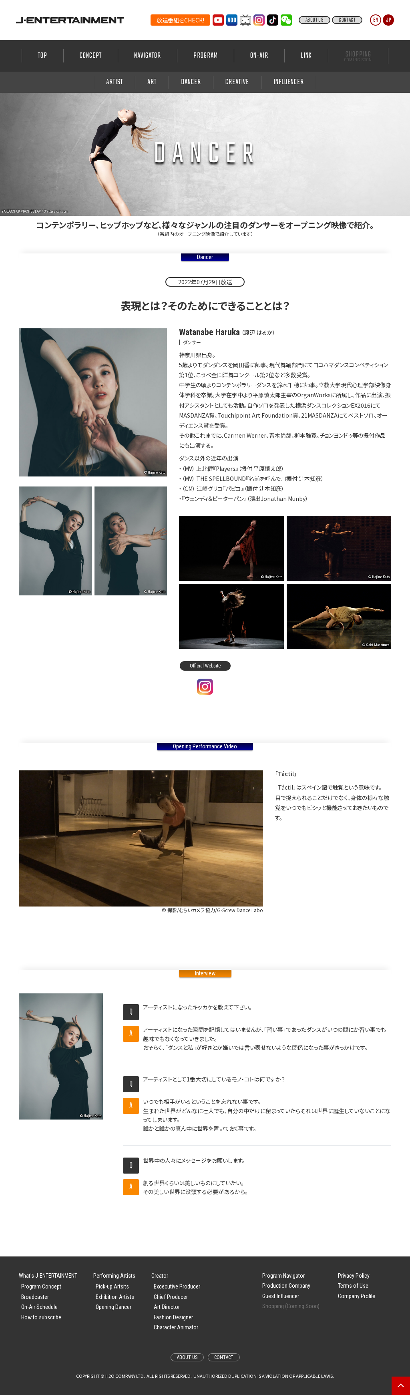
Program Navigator (283, 1275)
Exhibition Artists (115, 1297)
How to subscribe (41, 1317)
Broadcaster (35, 1297)
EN (375, 20)
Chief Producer (171, 1297)
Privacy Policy (354, 1275)
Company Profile (356, 1296)
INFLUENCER (288, 82)
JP (388, 20)
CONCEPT (91, 56)
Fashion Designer (173, 1317)
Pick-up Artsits (112, 1286)
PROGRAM (205, 56)
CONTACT (347, 20)
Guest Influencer (280, 1296)
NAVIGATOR (147, 56)
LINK (306, 56)
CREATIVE (237, 82)
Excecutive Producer (177, 1286)
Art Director (167, 1307)
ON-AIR (259, 56)
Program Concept (41, 1286)
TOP (42, 56)
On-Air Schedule (39, 1307)
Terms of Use (353, 1285)
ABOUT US (314, 20)
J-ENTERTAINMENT (70, 20)
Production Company (286, 1285)
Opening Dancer (113, 1307)
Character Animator (176, 1327)
